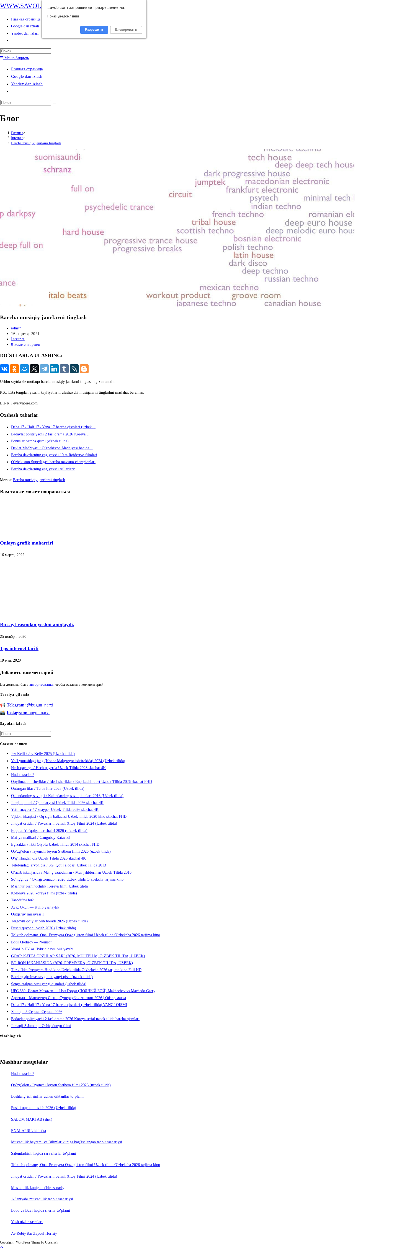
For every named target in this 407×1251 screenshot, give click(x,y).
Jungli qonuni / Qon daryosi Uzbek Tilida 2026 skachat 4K (57, 803)
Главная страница (27, 69)
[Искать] (54, 103)
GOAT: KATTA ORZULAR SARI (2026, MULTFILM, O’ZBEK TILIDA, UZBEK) (78, 956)
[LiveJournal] (74, 368)
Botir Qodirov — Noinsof (31, 942)
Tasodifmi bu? (22, 900)
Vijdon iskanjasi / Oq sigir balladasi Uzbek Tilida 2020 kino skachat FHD (69, 816)
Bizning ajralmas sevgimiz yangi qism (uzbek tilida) (52, 977)
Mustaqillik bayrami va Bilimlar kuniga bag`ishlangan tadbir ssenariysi (66, 1142)
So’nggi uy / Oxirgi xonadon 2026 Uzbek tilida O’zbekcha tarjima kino (67, 879)
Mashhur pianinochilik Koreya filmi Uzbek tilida (49, 886)
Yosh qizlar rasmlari (27, 1222)
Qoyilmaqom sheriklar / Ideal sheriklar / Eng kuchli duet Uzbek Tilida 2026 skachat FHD (81, 782)
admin (16, 328)
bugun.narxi (28, 712)
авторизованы (41, 684)
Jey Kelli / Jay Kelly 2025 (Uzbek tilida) (43, 754)
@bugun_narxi (30, 705)
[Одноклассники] (14, 368)
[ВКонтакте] (4, 368)
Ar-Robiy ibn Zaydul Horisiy (34, 1233)
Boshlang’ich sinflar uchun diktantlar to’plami (47, 1096)
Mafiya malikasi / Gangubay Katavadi (40, 837)
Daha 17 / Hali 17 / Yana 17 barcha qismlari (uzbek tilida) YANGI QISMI (69, 1005)
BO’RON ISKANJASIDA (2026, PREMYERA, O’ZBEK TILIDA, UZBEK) (72, 963)
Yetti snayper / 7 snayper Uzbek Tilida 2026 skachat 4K (55, 810)
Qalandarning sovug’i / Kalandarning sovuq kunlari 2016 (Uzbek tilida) (67, 796)
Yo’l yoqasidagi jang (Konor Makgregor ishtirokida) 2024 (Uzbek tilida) (68, 761)
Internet (18, 339)
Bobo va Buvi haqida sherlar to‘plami (40, 1210)
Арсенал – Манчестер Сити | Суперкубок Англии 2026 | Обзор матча (68, 998)
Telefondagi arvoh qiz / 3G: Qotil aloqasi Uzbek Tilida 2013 (58, 865)
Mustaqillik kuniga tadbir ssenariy (37, 1188)
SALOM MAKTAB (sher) (31, 1119)
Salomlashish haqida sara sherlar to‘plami (43, 1153)
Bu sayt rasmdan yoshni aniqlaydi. (37, 624)
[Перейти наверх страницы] (1, 1247)
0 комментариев (25, 344)
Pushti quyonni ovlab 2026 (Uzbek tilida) (43, 928)
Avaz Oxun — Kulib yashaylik (35, 907)
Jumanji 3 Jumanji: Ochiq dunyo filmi (41, 1026)
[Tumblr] (64, 368)
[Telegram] (44, 368)
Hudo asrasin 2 (22, 775)
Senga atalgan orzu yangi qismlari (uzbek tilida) (48, 984)
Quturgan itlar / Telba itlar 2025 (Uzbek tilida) (47, 788)
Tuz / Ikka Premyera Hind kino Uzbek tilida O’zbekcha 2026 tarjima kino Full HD (76, 970)
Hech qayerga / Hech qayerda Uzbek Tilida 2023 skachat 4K (58, 768)
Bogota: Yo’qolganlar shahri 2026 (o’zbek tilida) (49, 831)
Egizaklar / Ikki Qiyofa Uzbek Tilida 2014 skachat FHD (55, 844)
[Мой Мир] (24, 368)
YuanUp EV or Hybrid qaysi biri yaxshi (42, 949)
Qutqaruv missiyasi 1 (27, 914)
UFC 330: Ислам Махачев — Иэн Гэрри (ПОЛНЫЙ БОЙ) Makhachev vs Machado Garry (83, 991)
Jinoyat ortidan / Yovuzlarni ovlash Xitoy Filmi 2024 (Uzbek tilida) (64, 823)
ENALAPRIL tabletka (28, 1131)
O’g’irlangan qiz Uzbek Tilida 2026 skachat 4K (48, 858)
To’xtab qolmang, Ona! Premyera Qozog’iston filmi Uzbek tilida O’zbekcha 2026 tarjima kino (85, 935)
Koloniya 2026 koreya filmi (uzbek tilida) (44, 893)
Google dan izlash (26, 76)
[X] (34, 368)
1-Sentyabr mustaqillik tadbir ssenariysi (42, 1199)
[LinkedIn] (54, 368)
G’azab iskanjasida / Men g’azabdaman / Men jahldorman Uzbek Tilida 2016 (71, 872)
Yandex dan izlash (27, 84)
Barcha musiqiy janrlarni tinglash (36, 143)
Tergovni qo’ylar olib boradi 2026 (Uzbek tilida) (49, 921)
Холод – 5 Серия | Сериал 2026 (36, 1012)
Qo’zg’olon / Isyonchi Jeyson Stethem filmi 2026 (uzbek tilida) (61, 851)
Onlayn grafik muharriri (26, 543)
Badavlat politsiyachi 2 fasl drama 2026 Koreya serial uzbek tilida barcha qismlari (75, 1019)
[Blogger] (84, 368)
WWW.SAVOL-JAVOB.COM (40, 5)
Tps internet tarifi (19, 648)
